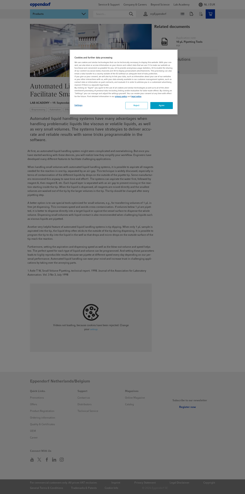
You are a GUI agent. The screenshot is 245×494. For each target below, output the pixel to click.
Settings (78, 105)
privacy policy (121, 96)
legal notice (136, 96)
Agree (161, 105)
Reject (136, 105)
